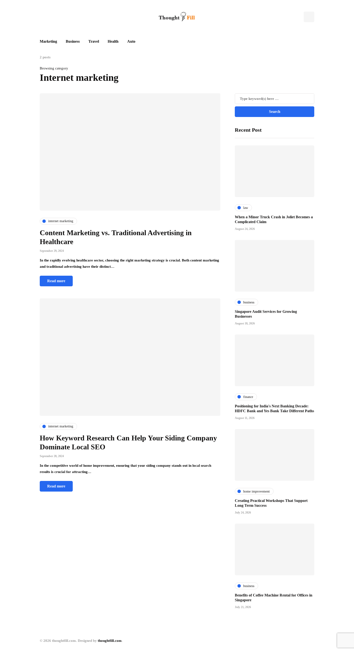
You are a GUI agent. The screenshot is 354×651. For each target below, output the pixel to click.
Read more (56, 281)
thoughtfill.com (110, 641)
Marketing (48, 41)
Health (113, 41)
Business (73, 41)
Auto (131, 41)
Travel (93, 41)
